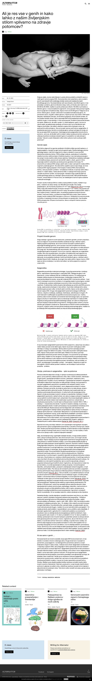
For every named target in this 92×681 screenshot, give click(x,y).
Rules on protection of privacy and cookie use (31, 677)
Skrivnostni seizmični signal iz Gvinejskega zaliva (80, 597)
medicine (57, 577)
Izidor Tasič (29, 604)
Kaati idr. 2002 (79, 530)
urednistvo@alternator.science (66, 650)
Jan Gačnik (7, 606)
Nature (10, 31)
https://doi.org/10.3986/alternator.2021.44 (17, 109)
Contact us (55, 653)
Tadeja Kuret (10, 101)
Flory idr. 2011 (53, 473)
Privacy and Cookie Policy (57, 679)
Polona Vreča (15, 606)
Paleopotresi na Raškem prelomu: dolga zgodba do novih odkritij (55, 598)
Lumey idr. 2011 (78, 421)
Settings (66, 679)
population (51, 577)
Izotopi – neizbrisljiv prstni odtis (11, 598)
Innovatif (87, 677)
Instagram (50, 672)
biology (44, 577)
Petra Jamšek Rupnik (54, 607)
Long (5, 31)
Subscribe (9, 147)
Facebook (41, 672)
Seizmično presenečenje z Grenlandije (31, 597)
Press (45, 677)
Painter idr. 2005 (67, 421)
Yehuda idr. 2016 (80, 478)
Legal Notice (15, 677)
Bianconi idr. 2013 (77, 187)
